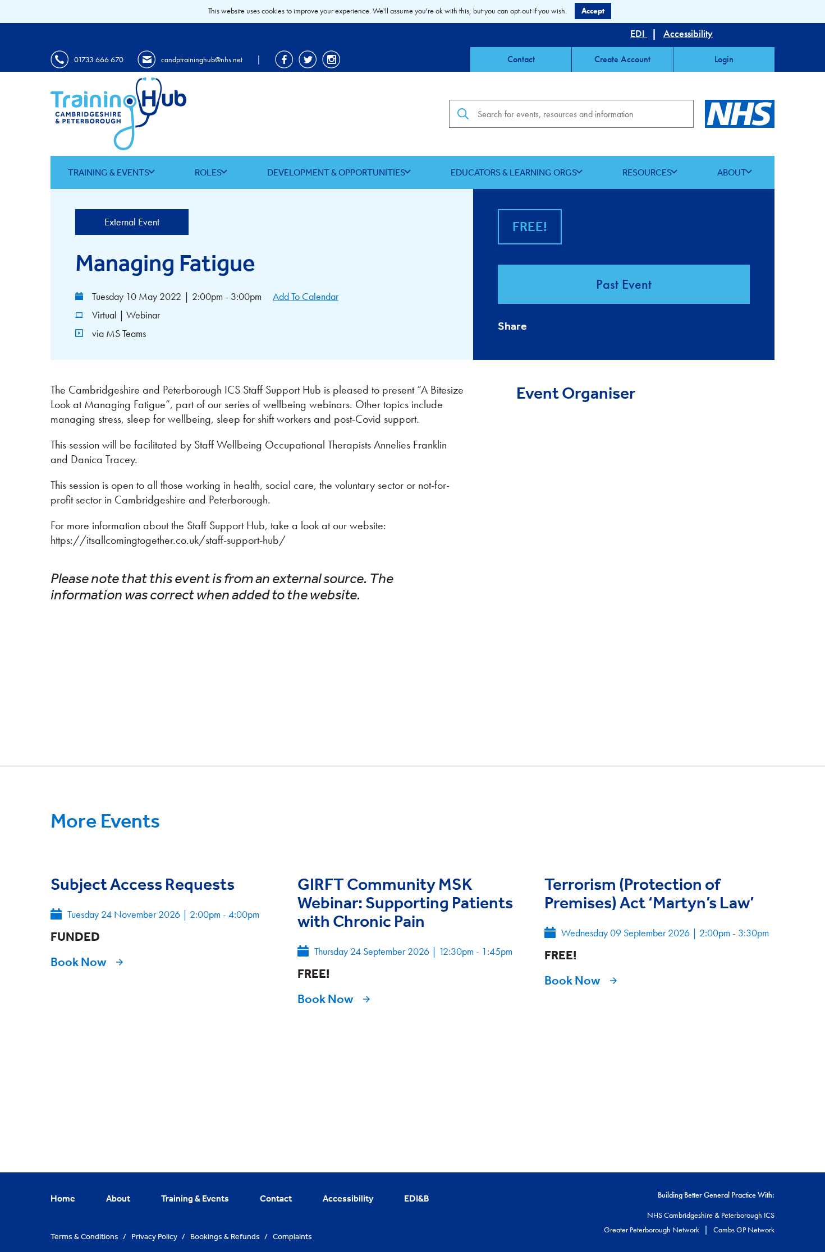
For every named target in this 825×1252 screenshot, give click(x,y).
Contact (521, 59)
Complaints (292, 1236)
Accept (592, 11)
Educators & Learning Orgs (514, 172)
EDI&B (416, 1198)
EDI (638, 33)
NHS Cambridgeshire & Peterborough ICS (710, 1215)
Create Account (622, 59)
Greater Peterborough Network (652, 1230)
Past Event (624, 284)
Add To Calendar (305, 296)
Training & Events (108, 172)
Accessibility (688, 33)
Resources (647, 172)
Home (63, 1198)
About (731, 172)
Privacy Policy (155, 1236)
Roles (208, 172)
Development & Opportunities (336, 172)
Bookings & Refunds (226, 1236)
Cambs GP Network (743, 1230)
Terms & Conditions (85, 1236)
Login (724, 59)
